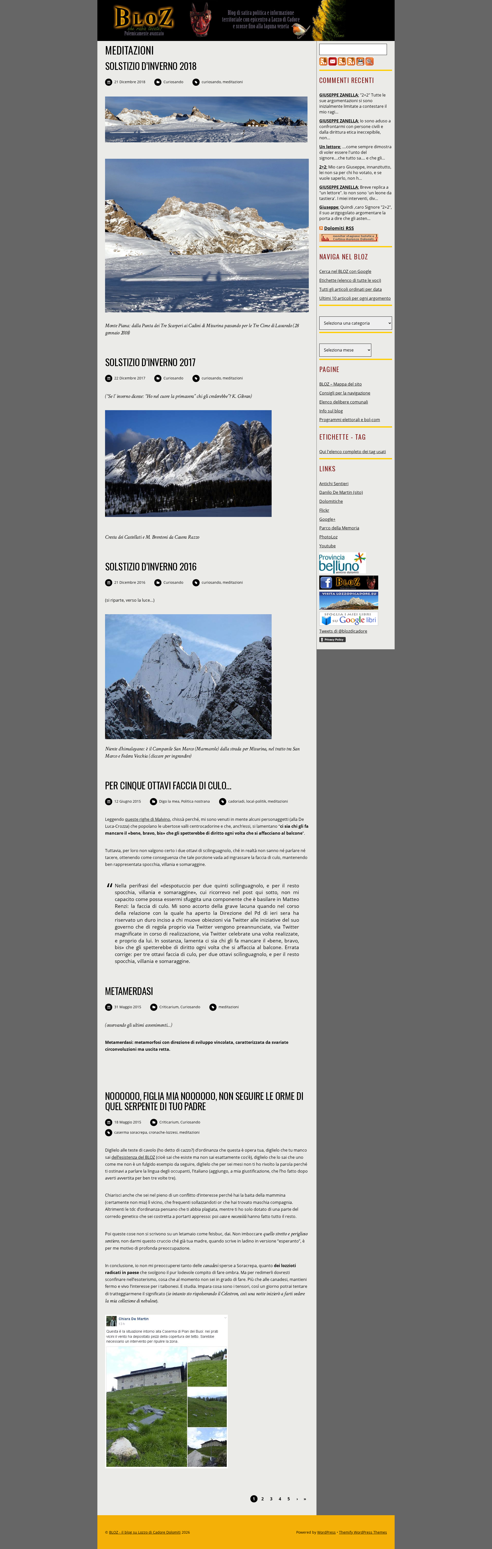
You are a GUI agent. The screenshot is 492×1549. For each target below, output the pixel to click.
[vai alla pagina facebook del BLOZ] (348, 581)
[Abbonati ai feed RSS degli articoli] (323, 64)
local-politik (256, 801)
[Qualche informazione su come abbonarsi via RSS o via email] (351, 64)
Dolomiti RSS (339, 228)
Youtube (327, 546)
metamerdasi (129, 991)
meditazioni (233, 81)
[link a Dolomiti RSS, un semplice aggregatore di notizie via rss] (321, 228)
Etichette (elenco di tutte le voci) (350, 280)
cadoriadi (236, 801)
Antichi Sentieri (333, 483)
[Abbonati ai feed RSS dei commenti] (342, 64)
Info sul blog (331, 411)
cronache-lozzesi (163, 1132)
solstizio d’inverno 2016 (151, 566)
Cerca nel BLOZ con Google (345, 271)
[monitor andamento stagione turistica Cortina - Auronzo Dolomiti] (348, 240)
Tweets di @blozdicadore (343, 631)
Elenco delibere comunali (343, 402)
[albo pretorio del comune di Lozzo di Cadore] (360, 64)
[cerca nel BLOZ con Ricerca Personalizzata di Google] (369, 64)
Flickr (324, 510)
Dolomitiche (331, 501)
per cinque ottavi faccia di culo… (168, 785)
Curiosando (173, 81)
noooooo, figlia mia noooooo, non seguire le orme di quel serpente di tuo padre (204, 1101)
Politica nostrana (195, 801)
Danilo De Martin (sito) (341, 492)
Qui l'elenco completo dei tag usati (352, 451)
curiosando (211, 81)
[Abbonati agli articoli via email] (333, 64)
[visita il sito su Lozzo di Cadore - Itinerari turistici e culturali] (348, 599)
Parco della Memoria (339, 528)
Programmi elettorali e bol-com (349, 419)
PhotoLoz (328, 537)
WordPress (326, 1532)
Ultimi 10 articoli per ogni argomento (355, 298)
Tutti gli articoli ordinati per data (350, 289)
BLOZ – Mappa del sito (340, 384)
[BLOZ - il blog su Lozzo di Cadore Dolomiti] (225, 37)
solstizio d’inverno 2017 (150, 362)
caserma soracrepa (130, 1132)
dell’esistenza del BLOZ (133, 1157)
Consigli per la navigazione (344, 393)
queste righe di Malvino (147, 819)
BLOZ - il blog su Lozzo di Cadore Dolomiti (145, 1532)
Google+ (327, 519)
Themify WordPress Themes (363, 1532)
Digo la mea (169, 801)
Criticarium (169, 1006)
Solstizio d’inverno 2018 (151, 66)
